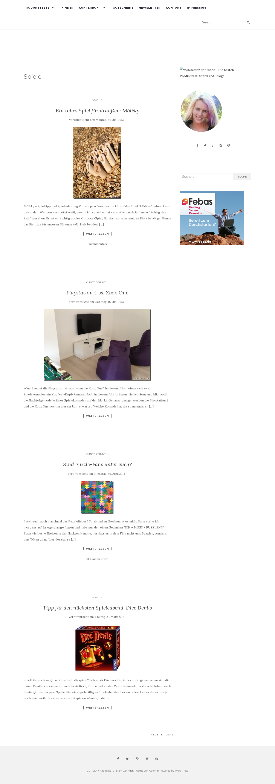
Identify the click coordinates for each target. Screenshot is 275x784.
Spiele (97, 100)
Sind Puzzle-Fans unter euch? (97, 464)
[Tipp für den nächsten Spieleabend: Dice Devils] (97, 648)
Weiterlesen (97, 233)
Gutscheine (123, 7)
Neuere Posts (161, 734)
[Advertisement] (212, 282)
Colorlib (154, 770)
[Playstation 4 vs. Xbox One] (97, 345)
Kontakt (174, 7)
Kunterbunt (90, 7)
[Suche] (248, 22)
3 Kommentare (97, 244)
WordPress (181, 770)
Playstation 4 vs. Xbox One (97, 292)
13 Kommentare (97, 559)
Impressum (196, 7)
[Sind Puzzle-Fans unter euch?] (97, 497)
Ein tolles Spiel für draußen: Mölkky (97, 110)
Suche (242, 176)
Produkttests (37, 7)
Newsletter (149, 7)
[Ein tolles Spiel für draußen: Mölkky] (97, 163)
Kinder (67, 7)
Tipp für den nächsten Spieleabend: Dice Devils (97, 607)
